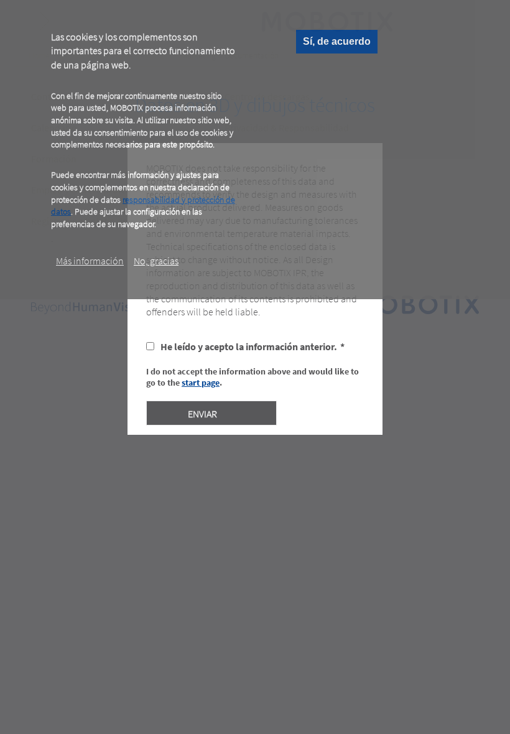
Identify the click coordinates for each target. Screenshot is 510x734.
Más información (90, 260)
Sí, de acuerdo (337, 41)
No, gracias (156, 260)
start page (201, 382)
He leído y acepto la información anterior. (248, 346)
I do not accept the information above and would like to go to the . (252, 377)
